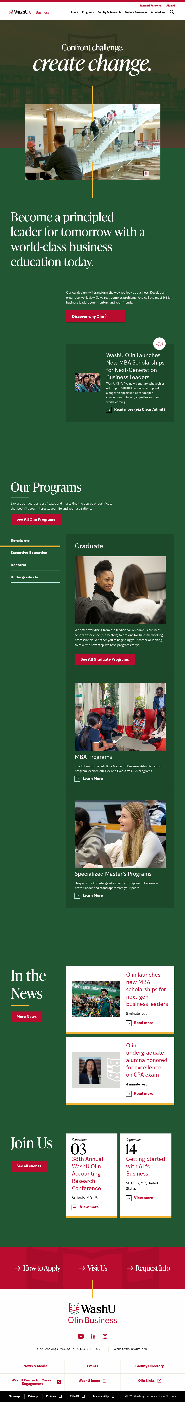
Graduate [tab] (21, 541)
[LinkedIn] (93, 1337)
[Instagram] (105, 1337)
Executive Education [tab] (29, 553)
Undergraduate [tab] (24, 577)
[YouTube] (81, 1337)
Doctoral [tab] (18, 565)
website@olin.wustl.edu (130, 1349)
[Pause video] (146, 173)
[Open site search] (172, 12)
